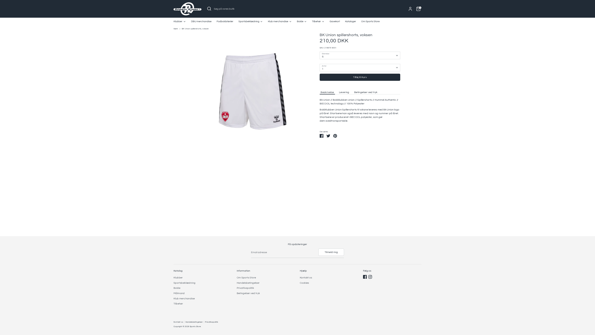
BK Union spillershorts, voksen (195, 29)
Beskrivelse (327, 92)
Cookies (304, 283)
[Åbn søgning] (209, 9)
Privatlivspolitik (245, 288)
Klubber (178, 21)
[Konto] (410, 9)
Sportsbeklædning (249, 21)
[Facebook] (365, 277)
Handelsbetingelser (248, 283)
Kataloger (350, 21)
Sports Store (195, 327)
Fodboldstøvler (225, 21)
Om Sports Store (370, 21)
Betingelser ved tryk (365, 92)
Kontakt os (306, 277)
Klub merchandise (278, 21)
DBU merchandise (201, 21)
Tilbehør (316, 21)
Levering (344, 92)
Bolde (300, 21)
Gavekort (335, 21)
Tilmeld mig (331, 252)
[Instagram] (370, 277)
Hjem (176, 29)
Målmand (179, 293)
